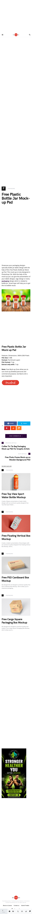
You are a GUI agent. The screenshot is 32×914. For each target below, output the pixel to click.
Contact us (16, 905)
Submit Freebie (25, 905)
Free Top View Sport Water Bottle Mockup (14, 495)
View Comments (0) (15, 436)
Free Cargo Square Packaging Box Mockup (14, 621)
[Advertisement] (16, 16)
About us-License (7, 905)
